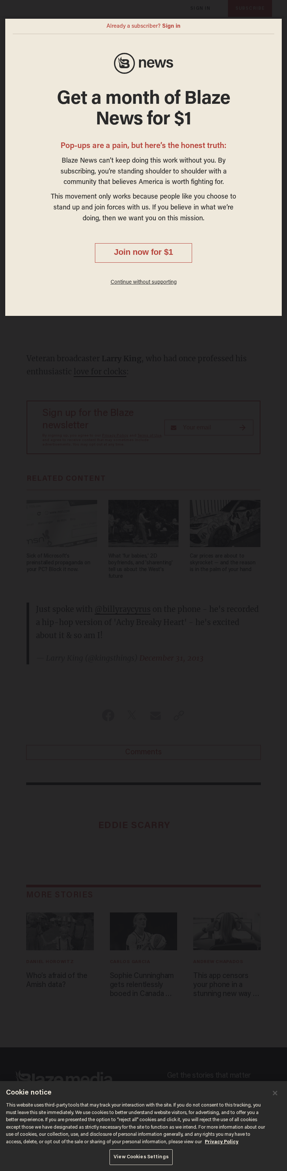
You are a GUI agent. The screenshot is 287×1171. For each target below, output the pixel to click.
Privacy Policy (221, 1142)
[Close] (275, 1093)
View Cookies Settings (141, 1157)
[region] (143, 1126)
